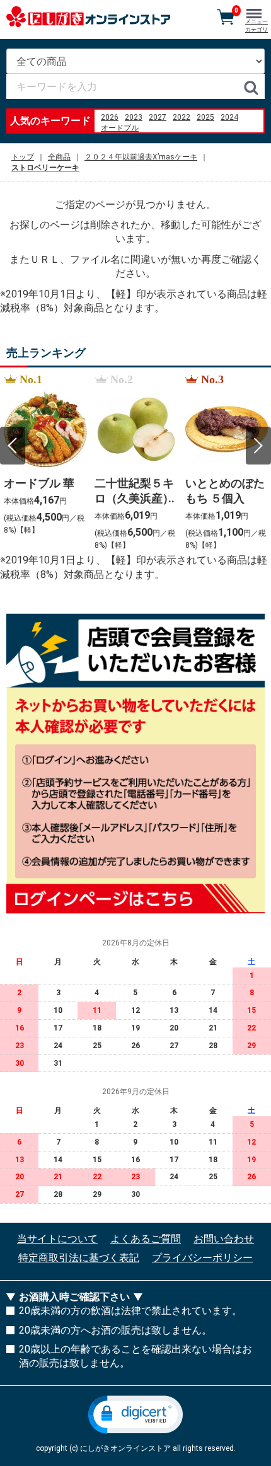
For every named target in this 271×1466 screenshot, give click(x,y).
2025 (205, 117)
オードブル (120, 128)
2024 (229, 117)
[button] (135, 1414)
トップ (22, 157)
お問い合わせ (223, 1239)
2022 (181, 117)
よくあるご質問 (145, 1239)
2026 (109, 117)
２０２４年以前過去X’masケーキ (140, 157)
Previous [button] (12, 446)
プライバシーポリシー (202, 1258)
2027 (157, 117)
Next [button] (258, 446)
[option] (45, 462)
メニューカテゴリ (256, 25)
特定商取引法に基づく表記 (78, 1258)
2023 (133, 117)
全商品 (59, 157)
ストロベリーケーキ (45, 167)
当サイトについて (57, 1239)
